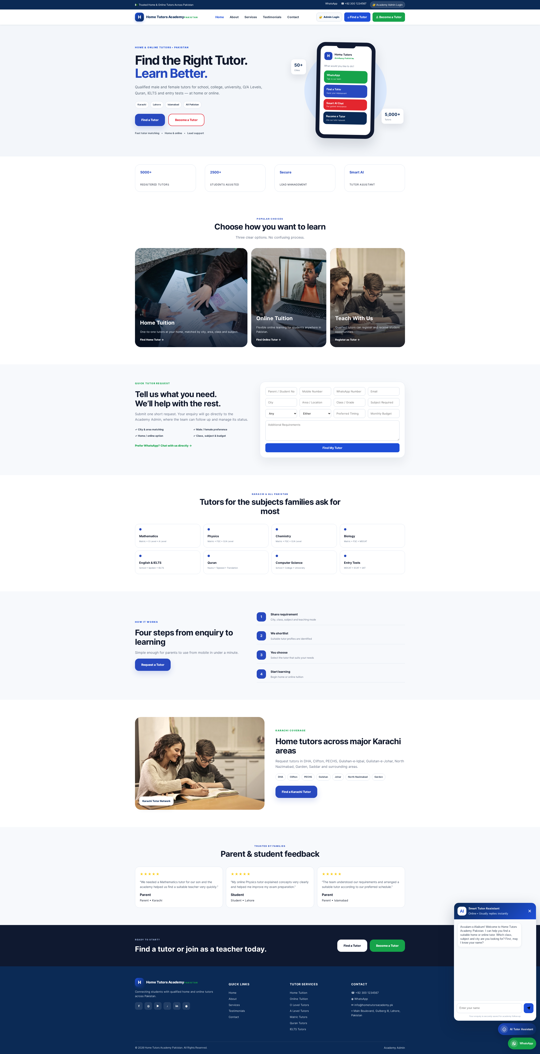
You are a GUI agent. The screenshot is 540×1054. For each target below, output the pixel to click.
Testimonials (272, 17)
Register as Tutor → (347, 339)
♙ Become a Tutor (389, 17)
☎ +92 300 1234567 (353, 3)
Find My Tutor (332, 448)
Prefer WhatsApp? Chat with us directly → (163, 445)
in (177, 1006)
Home (219, 17)
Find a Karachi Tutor (296, 792)
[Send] (528, 1008)
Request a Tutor (152, 664)
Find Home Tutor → (152, 339)
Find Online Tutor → (268, 339)
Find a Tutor (150, 120)
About (234, 17)
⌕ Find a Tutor (357, 17)
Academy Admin (394, 1047)
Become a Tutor (186, 120)
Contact (293, 17)
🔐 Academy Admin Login (388, 4)
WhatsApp (331, 3)
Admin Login (329, 17)
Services (250, 17)
